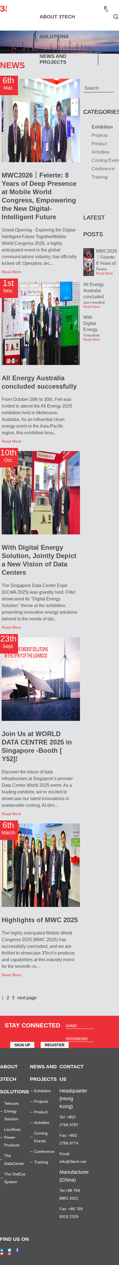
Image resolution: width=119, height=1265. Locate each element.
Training (41, 1162)
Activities (41, 1122)
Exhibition (42, 1091)
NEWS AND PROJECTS (53, 59)
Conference (44, 1151)
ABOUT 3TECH (57, 16)
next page (27, 997)
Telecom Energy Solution (11, 1111)
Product (41, 1112)
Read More (11, 272)
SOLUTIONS (54, 36)
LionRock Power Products (12, 1137)
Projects (41, 1101)
